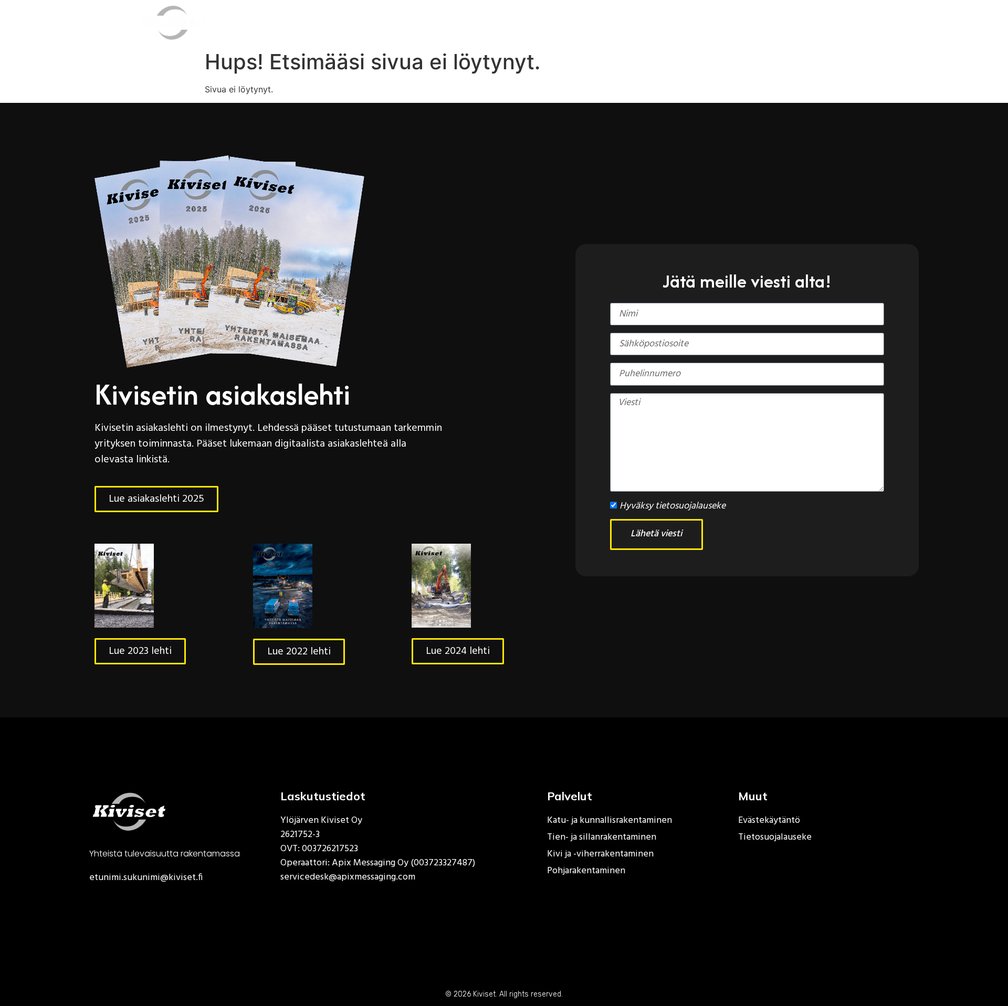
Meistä (517, 22)
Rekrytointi (591, 22)
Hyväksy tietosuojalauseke (673, 506)
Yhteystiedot (759, 22)
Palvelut (435, 22)
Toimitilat (673, 22)
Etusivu (366, 22)
